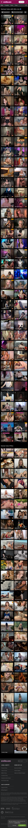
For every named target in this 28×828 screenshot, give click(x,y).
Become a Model (17, 768)
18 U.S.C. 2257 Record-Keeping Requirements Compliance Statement (13, 817)
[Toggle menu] (1, 2)
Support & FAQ (4, 787)
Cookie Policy (17, 822)
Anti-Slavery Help (5, 780)
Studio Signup (17, 770)
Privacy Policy (4, 768)
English (21, 761)
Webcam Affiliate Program (19, 773)
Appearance (6, 12)
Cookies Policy (4, 775)
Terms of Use (4, 770)
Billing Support (4, 790)
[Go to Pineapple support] (2, 812)
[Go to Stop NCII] (9, 812)
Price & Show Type (18, 12)
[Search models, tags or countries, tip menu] (26, 5)
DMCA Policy (4, 773)
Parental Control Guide (6, 778)
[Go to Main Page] (8, 1)
